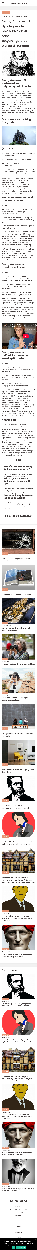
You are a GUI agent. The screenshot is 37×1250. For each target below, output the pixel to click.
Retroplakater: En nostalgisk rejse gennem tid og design (18, 771)
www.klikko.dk (20, 1218)
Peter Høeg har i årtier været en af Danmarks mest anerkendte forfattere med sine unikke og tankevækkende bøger (18, 879)
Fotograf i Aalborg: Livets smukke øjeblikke (18, 664)
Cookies (18, 1237)
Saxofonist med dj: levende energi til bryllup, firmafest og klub (16, 629)
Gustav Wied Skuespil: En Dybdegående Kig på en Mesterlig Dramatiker (18, 955)
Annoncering (18, 1232)
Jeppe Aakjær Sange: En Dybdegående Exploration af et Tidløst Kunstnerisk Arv (17, 842)
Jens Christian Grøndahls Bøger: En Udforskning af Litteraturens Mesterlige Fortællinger (17, 918)
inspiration (5, 553)
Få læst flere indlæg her (18, 515)
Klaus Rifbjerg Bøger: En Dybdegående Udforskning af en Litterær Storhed (16, 806)
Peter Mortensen (22, 16)
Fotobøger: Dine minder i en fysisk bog (16, 594)
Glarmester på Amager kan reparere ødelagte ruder (16, 560)
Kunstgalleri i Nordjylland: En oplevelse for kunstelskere (17, 735)
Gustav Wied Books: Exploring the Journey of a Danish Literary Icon (18, 1190)
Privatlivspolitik (21, 1247)
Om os (19, 1235)
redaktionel (6, 13)
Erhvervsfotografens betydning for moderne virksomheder (15, 699)
